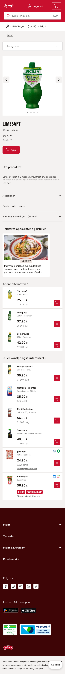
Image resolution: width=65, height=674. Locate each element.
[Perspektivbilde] (37, 112)
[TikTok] (35, 586)
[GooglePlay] (10, 610)
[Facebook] (5, 586)
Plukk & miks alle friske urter (29, 496)
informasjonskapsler (32, 665)
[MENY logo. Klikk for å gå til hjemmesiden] (9, 6)
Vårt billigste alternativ (27, 468)
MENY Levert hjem (14, 547)
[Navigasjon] (47, 6)
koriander (22, 476)
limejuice (22, 312)
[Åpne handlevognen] (56, 6)
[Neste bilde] (59, 80)
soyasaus (22, 430)
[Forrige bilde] (6, 80)
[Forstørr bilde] (32, 86)
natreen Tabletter (26, 387)
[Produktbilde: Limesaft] (27, 112)
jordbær (21, 451)
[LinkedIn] (28, 586)
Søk (55, 15)
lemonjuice (23, 333)
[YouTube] (20, 586)
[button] (32, 46)
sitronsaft (22, 291)
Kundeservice (11, 559)
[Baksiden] (34, 112)
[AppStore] (28, 610)
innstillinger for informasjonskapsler (27, 668)
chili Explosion (24, 409)
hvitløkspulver (24, 366)
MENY (6, 524)
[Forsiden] (31, 112)
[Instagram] (13, 586)
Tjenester (8, 536)
